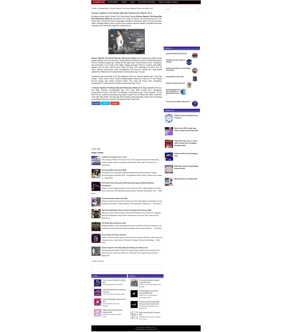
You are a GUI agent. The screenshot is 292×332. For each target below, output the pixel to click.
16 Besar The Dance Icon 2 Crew (114, 157)
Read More (106, 165)
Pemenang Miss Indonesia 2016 (114, 170)
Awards (124, 2)
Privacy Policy (140, 327)
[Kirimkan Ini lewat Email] (92, 149)
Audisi (132, 2)
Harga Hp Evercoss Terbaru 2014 (185, 179)
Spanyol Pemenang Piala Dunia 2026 (176, 53)
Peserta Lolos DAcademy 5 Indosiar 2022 (178, 101)
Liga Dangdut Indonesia (146, 2)
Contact (153, 327)
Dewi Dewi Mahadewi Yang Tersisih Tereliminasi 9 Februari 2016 (126, 210)
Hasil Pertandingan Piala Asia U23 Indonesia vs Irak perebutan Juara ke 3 (173, 92)
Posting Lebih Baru (98, 261)
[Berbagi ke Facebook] (99, 149)
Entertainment (113, 2)
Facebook (96, 103)
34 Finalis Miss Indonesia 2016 (114, 223)
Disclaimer (147, 327)
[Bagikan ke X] (97, 149)
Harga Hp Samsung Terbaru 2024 (175, 83)
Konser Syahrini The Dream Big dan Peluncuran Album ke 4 (121, 13)
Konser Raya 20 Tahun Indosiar (114, 235)
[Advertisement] (126, 127)
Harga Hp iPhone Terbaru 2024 (175, 77)
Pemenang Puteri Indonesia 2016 (114, 198)
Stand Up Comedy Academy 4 (168, 2)
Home (94, 8)
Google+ (115, 103)
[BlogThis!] (95, 149)
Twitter (105, 103)
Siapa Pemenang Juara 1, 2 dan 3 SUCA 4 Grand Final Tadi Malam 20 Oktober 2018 (186, 143)
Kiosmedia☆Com (98, 2)
